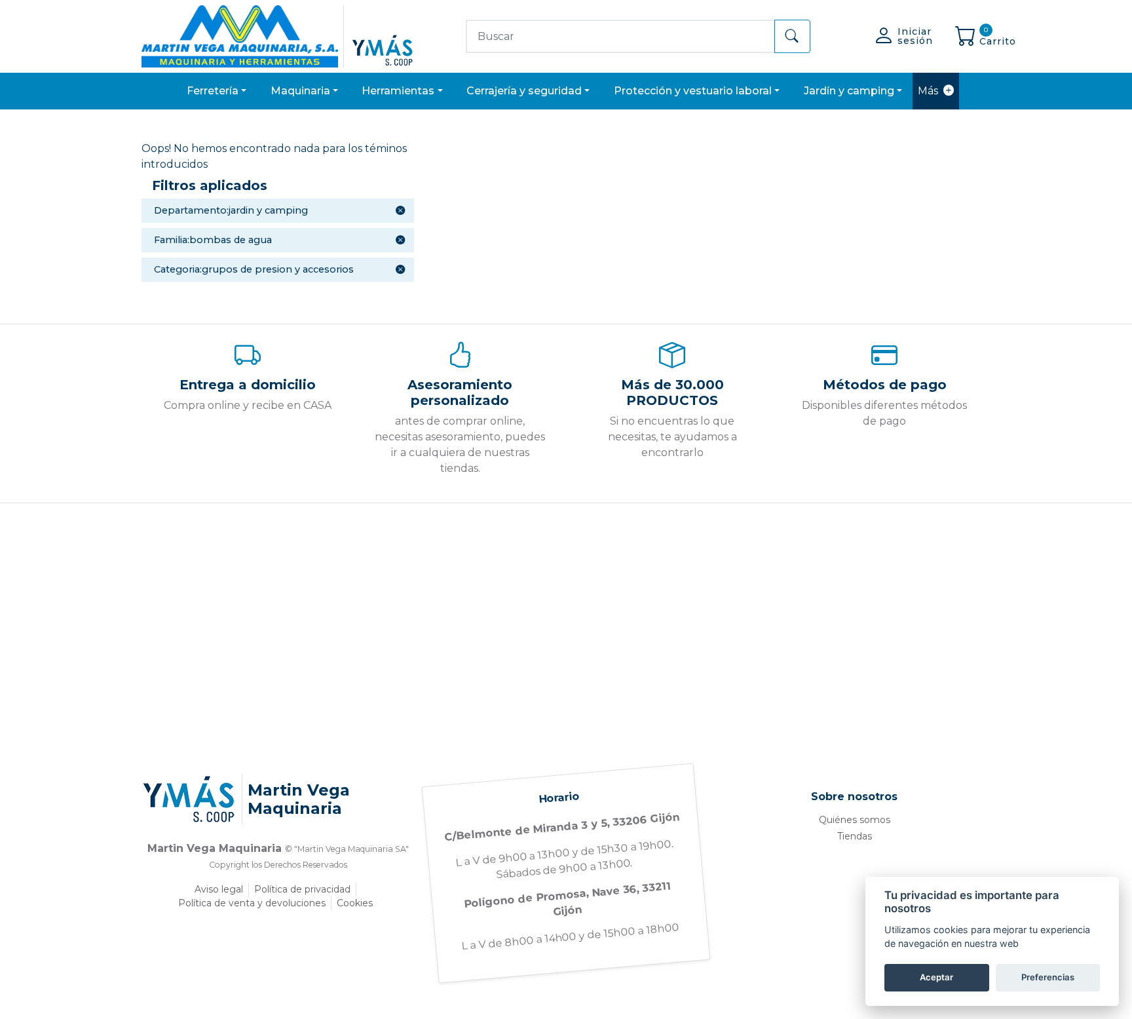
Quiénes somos (854, 820)
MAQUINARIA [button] (300, 91)
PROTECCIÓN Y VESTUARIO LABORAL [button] (693, 91)
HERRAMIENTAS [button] (398, 91)
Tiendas (854, 836)
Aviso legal (219, 889)
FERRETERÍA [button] (212, 91)
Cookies (355, 903)
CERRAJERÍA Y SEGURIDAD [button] (524, 91)
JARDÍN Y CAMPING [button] (849, 91)
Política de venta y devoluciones (252, 903)
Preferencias (1047, 977)
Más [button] (928, 91)
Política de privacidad (302, 889)
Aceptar (936, 977)
